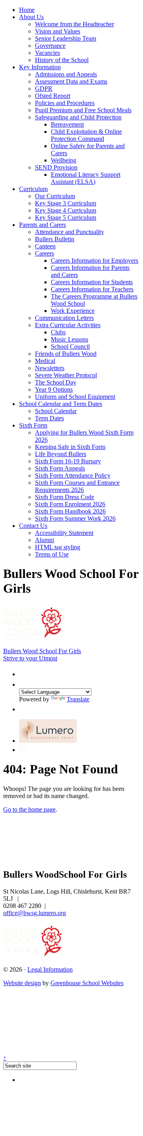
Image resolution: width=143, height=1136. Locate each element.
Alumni (44, 540)
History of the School (62, 60)
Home (27, 9)
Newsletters (49, 368)
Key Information (40, 67)
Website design (22, 983)
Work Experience (73, 310)
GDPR (43, 88)
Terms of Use (52, 554)
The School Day (55, 382)
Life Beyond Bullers (60, 454)
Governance (50, 45)
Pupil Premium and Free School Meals (83, 110)
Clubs (58, 332)
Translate (78, 699)
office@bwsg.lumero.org (34, 913)
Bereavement (67, 124)
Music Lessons (69, 339)
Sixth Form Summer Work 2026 (75, 518)
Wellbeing (63, 160)
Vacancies (47, 52)
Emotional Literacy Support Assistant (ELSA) (85, 178)
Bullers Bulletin (54, 239)
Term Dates (49, 418)
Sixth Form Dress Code (64, 497)
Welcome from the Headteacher (74, 24)
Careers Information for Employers (94, 260)
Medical (45, 360)
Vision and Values (57, 31)
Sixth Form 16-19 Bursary (68, 461)
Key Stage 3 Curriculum (65, 203)
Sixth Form (33, 425)
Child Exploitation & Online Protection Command (86, 135)
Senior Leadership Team (65, 38)
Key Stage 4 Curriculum (65, 210)
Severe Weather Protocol (66, 375)
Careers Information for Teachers (92, 289)
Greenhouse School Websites (87, 983)
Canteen (45, 246)
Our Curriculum (55, 196)
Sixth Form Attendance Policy (72, 475)
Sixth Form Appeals (60, 468)
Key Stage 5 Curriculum (65, 217)
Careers (44, 253)
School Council (70, 346)
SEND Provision (56, 167)
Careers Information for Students (92, 282)
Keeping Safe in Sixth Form (70, 446)
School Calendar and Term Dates (60, 403)
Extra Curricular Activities (67, 325)
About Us (31, 17)
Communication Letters (64, 317)
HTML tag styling (57, 547)
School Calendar (56, 411)
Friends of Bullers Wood (66, 353)
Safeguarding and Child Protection (78, 117)
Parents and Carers (42, 224)
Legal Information (50, 969)
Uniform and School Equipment (75, 396)
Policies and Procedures (65, 103)
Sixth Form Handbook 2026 (70, 511)
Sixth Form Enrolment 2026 (70, 504)
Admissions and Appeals (66, 74)
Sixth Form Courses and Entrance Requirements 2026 (77, 486)
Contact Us (33, 525)
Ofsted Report (52, 95)
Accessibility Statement (64, 532)
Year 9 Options (54, 389)
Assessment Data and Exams (71, 81)
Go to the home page (29, 809)
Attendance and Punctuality (69, 231)
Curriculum (33, 188)
